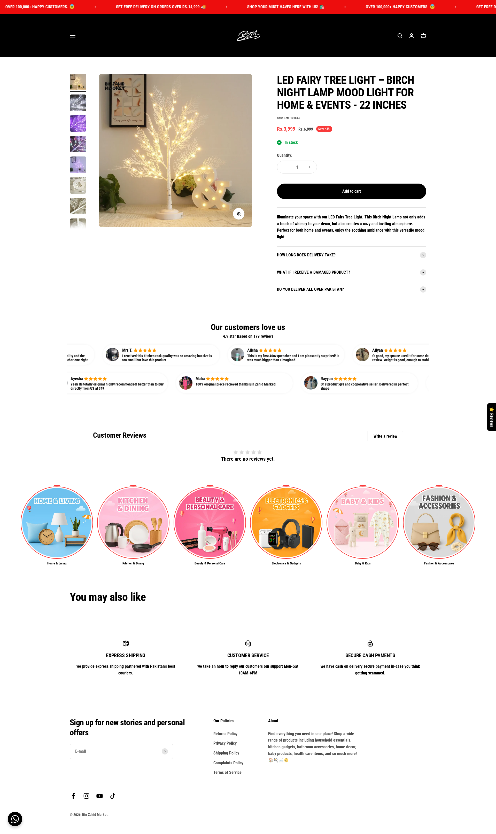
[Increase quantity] (309, 167)
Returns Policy (225, 733)
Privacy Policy (225, 743)
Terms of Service (227, 772)
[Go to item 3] (78, 124)
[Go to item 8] (78, 227)
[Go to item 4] (78, 145)
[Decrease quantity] (284, 167)
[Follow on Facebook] (73, 795)
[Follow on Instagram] (86, 795)
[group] (57, 525)
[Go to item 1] (78, 83)
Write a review (385, 436)
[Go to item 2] (78, 104)
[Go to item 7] (78, 207)
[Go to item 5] (78, 165)
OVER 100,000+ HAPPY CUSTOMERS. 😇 (359, 6)
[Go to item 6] (78, 186)
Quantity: (284, 155)
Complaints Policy (228, 762)
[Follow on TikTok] (112, 795)
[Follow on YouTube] (99, 795)
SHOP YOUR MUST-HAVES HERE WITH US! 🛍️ (244, 6)
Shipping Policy (226, 753)
